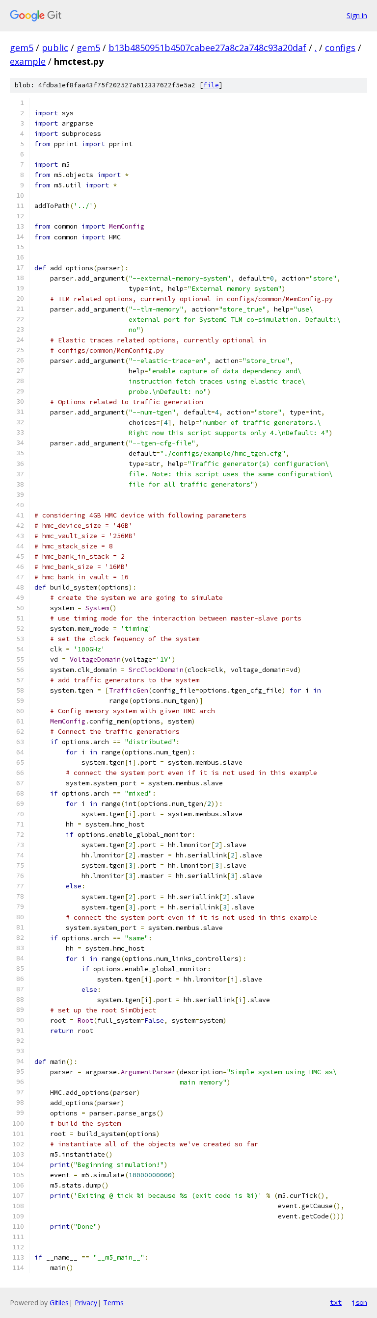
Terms (113, 1302)
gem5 (21, 47)
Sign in (357, 15)
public (55, 47)
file (211, 85)
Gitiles (59, 1302)
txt (336, 1302)
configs (340, 47)
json (359, 1302)
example (28, 61)
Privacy (86, 1302)
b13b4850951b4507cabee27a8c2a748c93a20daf (207, 47)
